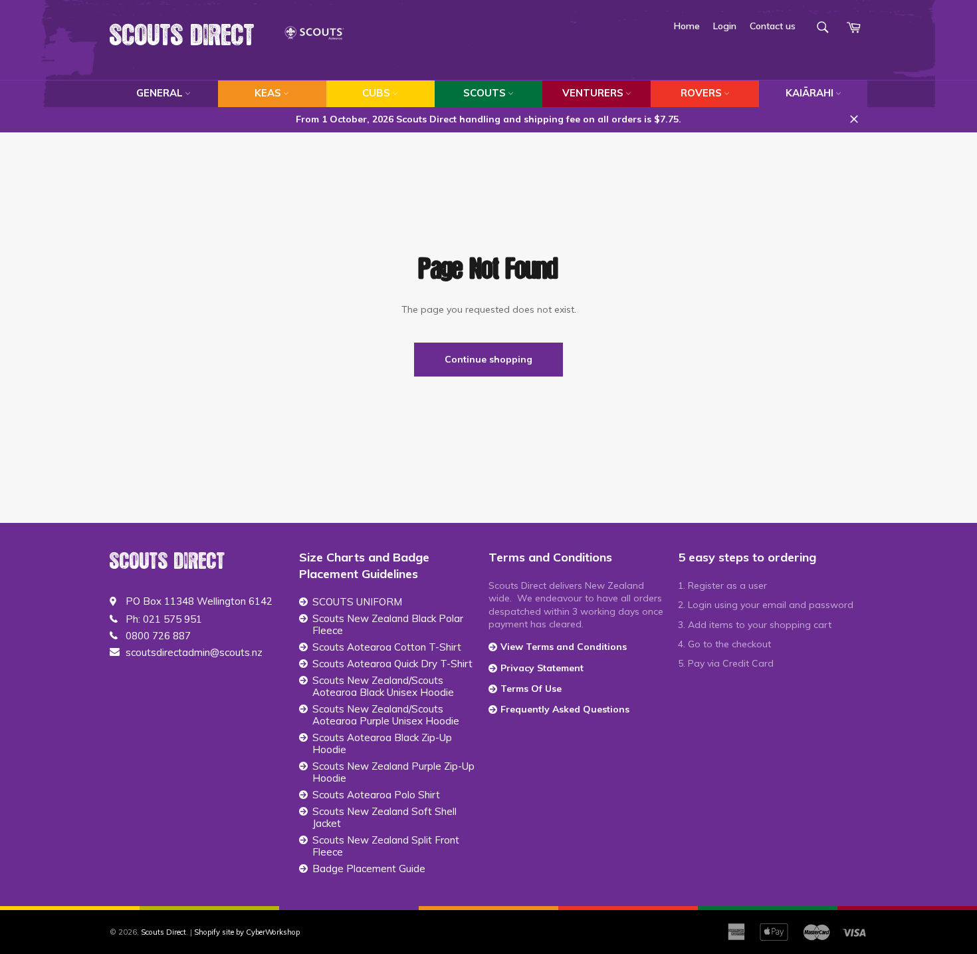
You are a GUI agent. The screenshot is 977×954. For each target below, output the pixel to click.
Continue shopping (488, 359)
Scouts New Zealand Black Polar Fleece (387, 625)
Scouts (484, 92)
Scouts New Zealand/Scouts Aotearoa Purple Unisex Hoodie (385, 715)
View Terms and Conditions (563, 647)
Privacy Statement (542, 668)
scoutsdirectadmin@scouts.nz (194, 653)
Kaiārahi (809, 92)
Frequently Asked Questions (564, 709)
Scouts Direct (182, 36)
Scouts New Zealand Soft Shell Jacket (384, 818)
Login (724, 26)
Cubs (376, 92)
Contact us (773, 26)
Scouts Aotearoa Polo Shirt (376, 795)
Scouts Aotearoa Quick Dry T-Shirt (392, 664)
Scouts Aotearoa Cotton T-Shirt (386, 647)
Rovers (701, 92)
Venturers (592, 92)
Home (687, 26)
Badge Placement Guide (368, 869)
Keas (268, 92)
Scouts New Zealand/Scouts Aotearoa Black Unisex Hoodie (383, 687)
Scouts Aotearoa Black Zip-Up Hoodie (382, 744)
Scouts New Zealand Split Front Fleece (385, 846)
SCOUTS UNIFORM (357, 602)
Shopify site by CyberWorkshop (247, 932)
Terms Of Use (531, 689)
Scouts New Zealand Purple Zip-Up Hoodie (393, 772)
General (159, 92)
